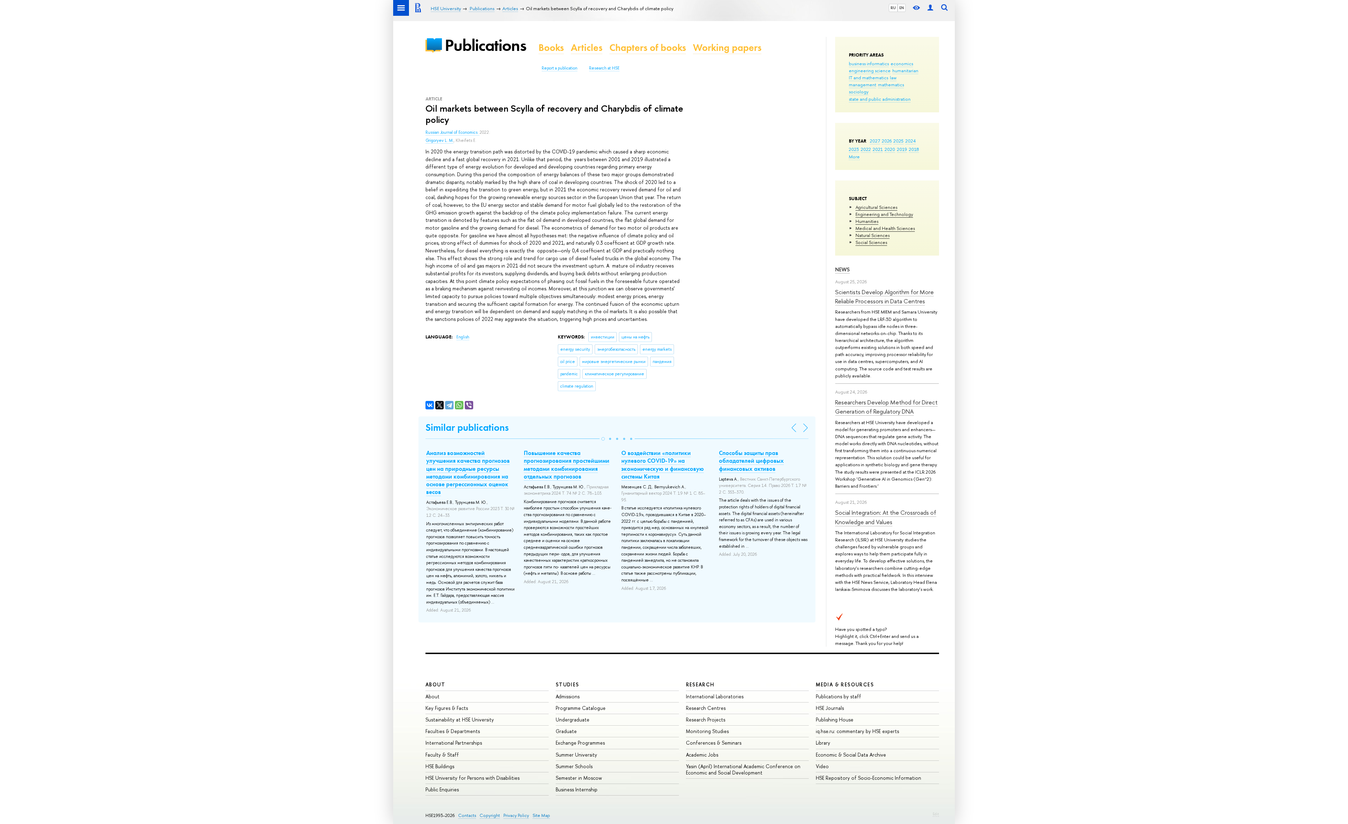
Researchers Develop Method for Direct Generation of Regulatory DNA (886, 406)
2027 (875, 141)
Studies (567, 684)
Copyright (490, 815)
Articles (586, 47)
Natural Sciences (872, 235)
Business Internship (576, 789)
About (435, 684)
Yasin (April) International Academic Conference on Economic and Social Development (743, 769)
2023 (854, 149)
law (893, 77)
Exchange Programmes (580, 742)
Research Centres (706, 708)
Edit (936, 813)
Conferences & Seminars (713, 742)
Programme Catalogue (581, 708)
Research (700, 684)
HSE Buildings (439, 766)
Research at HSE (604, 68)
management (862, 84)
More (854, 156)
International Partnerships (453, 742)
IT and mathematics (868, 77)
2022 (866, 149)
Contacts (467, 815)
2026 (887, 141)
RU (893, 7)
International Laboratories (715, 696)
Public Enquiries (442, 789)
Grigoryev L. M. (439, 140)
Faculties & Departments (452, 731)
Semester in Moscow (579, 777)
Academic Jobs (702, 754)
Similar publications (467, 427)
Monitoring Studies (707, 731)
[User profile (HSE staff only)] (930, 8)
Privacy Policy (516, 815)
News (842, 269)
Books (551, 47)
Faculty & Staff (442, 754)
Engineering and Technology (884, 214)
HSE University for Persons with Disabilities (472, 777)
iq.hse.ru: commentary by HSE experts (857, 731)
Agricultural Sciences (876, 207)
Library (823, 742)
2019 (902, 149)
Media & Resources (845, 684)
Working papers (727, 47)
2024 (910, 141)
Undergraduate (572, 719)
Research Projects (705, 719)
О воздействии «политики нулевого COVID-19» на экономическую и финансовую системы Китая (662, 464)
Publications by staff (838, 696)
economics (902, 63)
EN (901, 7)
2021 (878, 149)
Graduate (566, 731)
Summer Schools (574, 766)
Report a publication (559, 68)
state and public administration (880, 99)
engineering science (870, 70)
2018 (914, 149)
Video (822, 766)
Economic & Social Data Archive (851, 754)
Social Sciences (871, 242)
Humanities (866, 221)
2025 (898, 141)
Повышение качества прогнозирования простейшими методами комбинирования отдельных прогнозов (566, 464)
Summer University (576, 754)
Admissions (568, 696)
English (462, 337)
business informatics (869, 63)
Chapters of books (647, 47)
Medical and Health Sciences (885, 228)
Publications (485, 45)
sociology (858, 91)
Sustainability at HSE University (459, 719)
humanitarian (905, 70)
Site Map (541, 815)
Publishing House (834, 719)
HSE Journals (830, 708)
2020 (890, 149)
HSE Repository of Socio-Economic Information (868, 777)
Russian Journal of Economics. (452, 132)
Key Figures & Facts (446, 708)
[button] (603, 438)
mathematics (891, 84)
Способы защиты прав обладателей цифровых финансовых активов (751, 460)
